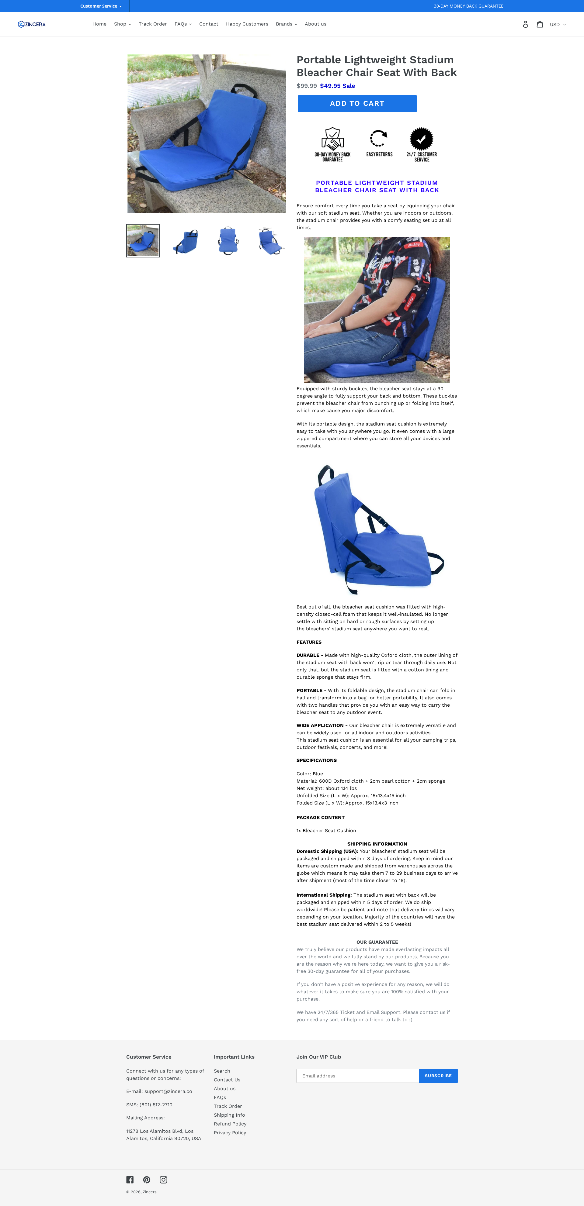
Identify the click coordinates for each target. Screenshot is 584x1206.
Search (222, 1071)
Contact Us (227, 1080)
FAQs (220, 1097)
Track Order (228, 1106)
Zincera (150, 1192)
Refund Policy (230, 1124)
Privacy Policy (230, 1132)
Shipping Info (229, 1115)
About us (224, 1088)
